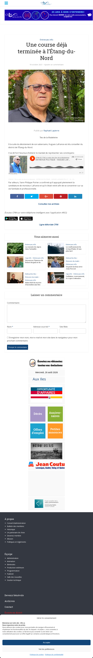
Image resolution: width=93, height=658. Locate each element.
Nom (10, 326)
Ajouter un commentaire (54, 65)
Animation (11, 561)
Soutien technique (14, 580)
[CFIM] (46, 2)
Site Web (64, 326)
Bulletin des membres (15, 526)
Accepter (46, 642)
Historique (11, 529)
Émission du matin (72, 261)
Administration (12, 558)
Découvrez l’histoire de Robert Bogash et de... (34, 261)
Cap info (28, 258)
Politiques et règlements (16, 542)
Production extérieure (15, 567)
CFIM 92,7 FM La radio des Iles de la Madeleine (21, 179)
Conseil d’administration (16, 523)
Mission (10, 539)
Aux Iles (38, 379)
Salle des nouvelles (14, 577)
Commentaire (13, 303)
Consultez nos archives (48, 204)
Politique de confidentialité (54, 655)
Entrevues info (46, 39)
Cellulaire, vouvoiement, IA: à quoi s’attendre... (75, 277)
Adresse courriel (41, 326)
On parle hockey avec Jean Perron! (74, 268)
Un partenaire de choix (16, 532)
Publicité (10, 574)
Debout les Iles (71, 258)
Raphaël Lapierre (51, 130)
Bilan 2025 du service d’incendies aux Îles (33, 283)
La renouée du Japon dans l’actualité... (33, 248)
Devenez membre (14, 536)
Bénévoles (11, 564)
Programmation (13, 571)
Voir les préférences (46, 649)
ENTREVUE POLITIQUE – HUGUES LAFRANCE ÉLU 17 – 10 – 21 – (55, 179)
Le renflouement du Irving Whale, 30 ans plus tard (73, 249)
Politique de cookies (37, 655)
